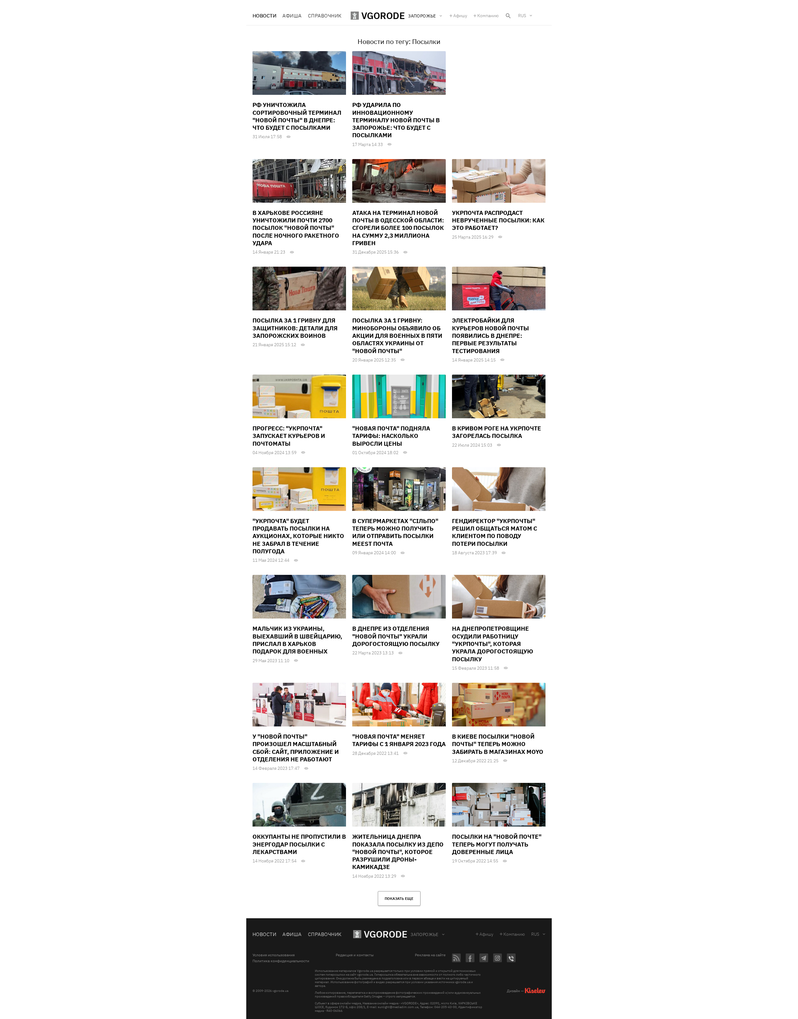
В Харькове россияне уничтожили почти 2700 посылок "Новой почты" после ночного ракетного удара (295, 228)
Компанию (488, 15)
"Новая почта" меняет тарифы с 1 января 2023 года (399, 740)
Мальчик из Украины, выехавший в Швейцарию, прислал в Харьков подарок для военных (297, 640)
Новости (264, 15)
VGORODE (385, 934)
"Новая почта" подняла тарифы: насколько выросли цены (391, 436)
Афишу (460, 15)
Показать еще (399, 898)
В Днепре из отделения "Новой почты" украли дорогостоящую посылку (396, 636)
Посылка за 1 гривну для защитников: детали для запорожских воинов (295, 328)
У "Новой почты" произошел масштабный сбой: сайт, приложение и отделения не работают (295, 748)
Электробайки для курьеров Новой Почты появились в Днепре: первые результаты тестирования (490, 335)
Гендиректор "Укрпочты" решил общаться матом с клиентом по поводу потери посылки (494, 532)
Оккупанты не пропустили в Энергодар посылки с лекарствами (299, 844)
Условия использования (273, 955)
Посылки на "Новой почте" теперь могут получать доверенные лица (496, 844)
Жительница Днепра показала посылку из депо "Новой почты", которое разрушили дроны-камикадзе (398, 852)
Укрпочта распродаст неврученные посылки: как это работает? (498, 220)
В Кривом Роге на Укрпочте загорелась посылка (496, 432)
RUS (522, 15)
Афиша (291, 15)
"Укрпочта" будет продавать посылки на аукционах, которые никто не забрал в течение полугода (298, 536)
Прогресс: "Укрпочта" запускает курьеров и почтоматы (288, 436)
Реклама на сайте (430, 955)
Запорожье (425, 934)
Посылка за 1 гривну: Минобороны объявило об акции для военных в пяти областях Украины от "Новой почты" (397, 335)
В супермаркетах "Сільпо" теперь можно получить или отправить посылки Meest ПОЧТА (395, 532)
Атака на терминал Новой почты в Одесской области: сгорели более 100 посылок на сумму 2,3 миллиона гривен (398, 228)
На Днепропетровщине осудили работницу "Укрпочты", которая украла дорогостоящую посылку (492, 643)
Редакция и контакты (355, 955)
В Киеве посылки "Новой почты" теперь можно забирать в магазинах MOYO (497, 744)
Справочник (325, 15)
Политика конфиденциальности (280, 961)
